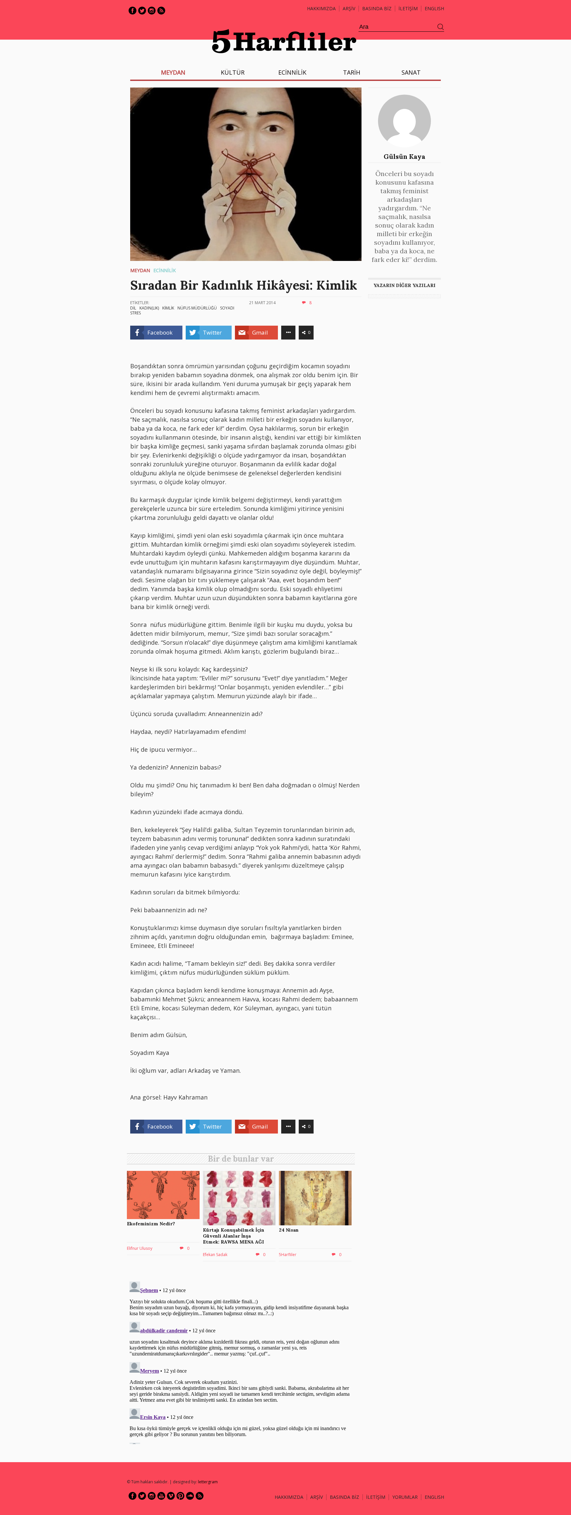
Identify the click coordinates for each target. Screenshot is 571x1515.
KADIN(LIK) (149, 308)
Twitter (142, 11)
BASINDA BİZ (377, 8)
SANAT (411, 72)
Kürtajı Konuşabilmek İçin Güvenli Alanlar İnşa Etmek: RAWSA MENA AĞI (233, 1236)
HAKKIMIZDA (289, 1497)
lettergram (208, 1482)
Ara (441, 27)
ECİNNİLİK (292, 72)
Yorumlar (405, 1497)
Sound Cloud (190, 1496)
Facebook (132, 11)
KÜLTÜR (233, 72)
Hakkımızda (321, 8)
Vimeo (171, 1496)
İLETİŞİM (408, 8)
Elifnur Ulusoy (139, 1248)
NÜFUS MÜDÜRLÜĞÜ (197, 308)
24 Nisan (289, 1230)
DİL (133, 308)
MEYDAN (173, 72)
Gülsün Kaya (404, 156)
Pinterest (180, 1496)
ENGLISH (434, 8)
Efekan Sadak (215, 1254)
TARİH (351, 72)
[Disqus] (242, 1361)
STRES (135, 313)
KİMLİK (168, 308)
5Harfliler (287, 1254)
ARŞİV (349, 8)
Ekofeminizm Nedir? (151, 1224)
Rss (161, 11)
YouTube (161, 1496)
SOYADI (227, 308)
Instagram (152, 11)
